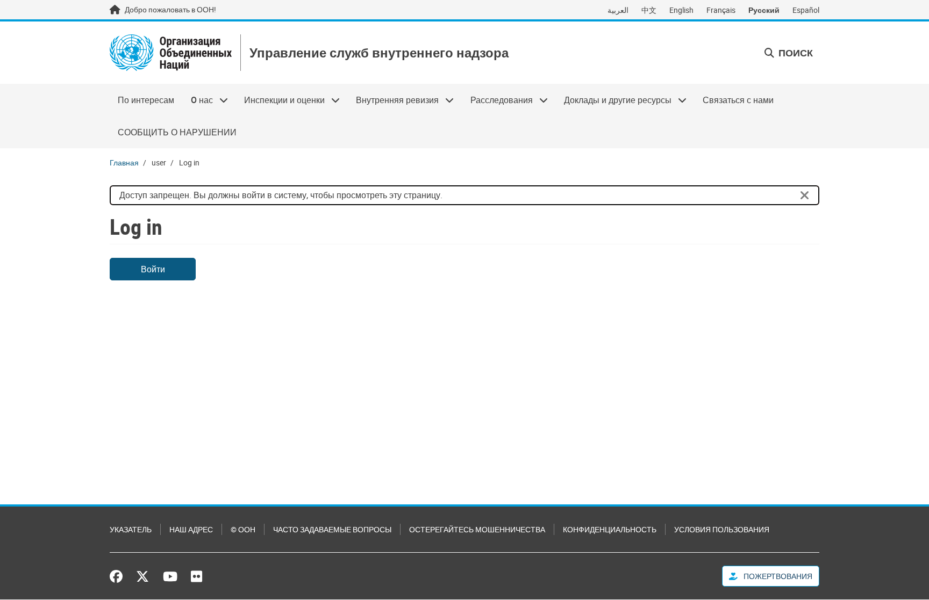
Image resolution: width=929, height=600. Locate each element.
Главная (124, 162)
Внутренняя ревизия (393, 100)
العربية (618, 10)
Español (805, 10)
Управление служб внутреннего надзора (379, 53)
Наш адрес (191, 529)
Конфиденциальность (609, 529)
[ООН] (171, 52)
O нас (197, 100)
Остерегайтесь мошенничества (477, 529)
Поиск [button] (794, 52)
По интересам (146, 100)
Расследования (497, 100)
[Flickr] (196, 576)
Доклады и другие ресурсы (613, 100)
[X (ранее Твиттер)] (142, 576)
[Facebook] (119, 576)
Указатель (131, 529)
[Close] (805, 195)
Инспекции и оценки (280, 100)
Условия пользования (721, 529)
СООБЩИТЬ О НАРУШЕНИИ (177, 132)
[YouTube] (170, 576)
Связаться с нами (738, 100)
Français (720, 10)
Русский (764, 10)
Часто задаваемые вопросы (332, 529)
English (681, 10)
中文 (648, 10)
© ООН (243, 529)
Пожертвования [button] (777, 576)
